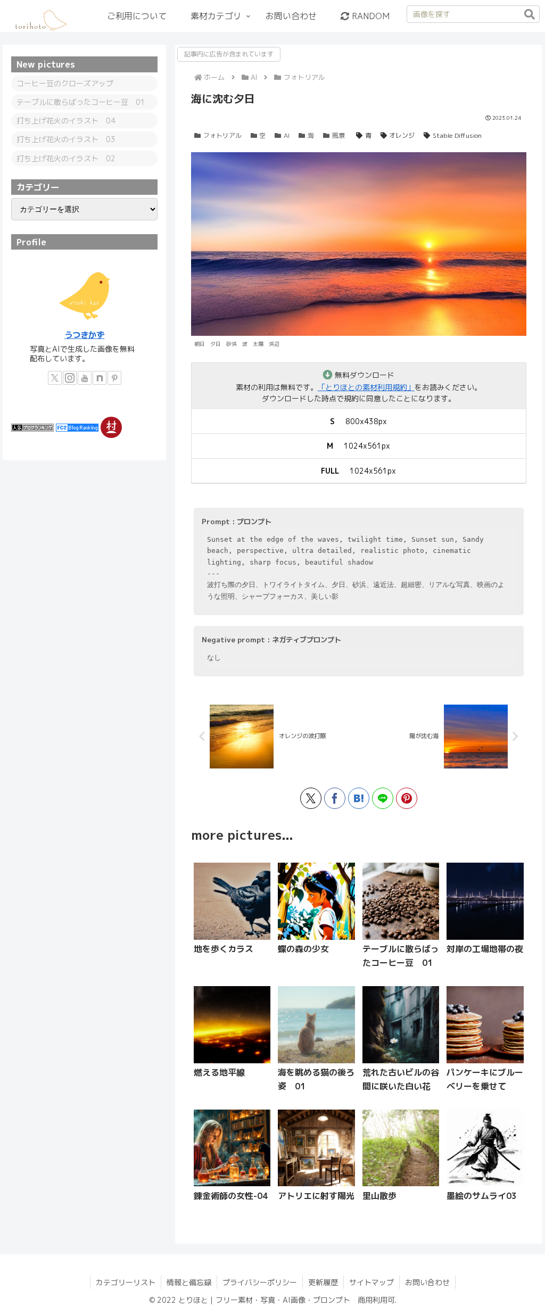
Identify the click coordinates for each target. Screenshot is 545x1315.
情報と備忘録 (189, 1282)
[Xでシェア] (310, 798)
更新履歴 (323, 1282)
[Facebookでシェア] (334, 798)
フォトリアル (222, 135)
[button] (529, 14)
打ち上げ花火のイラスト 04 (65, 120)
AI (287, 135)
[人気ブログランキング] (32, 426)
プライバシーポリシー (259, 1282)
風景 (338, 135)
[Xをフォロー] (55, 378)
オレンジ (402, 135)
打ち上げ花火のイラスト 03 (65, 139)
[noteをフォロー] (99, 378)
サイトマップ (371, 1282)
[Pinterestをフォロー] (114, 378)
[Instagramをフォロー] (70, 378)
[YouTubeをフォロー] (85, 378)
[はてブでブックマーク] (358, 798)
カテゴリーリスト (125, 1282)
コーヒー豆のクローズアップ (64, 83)
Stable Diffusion (457, 135)
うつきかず (84, 335)
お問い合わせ (427, 1282)
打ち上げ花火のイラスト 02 (65, 158)
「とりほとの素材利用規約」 (366, 387)
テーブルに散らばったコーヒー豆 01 (80, 102)
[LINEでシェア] (382, 798)
